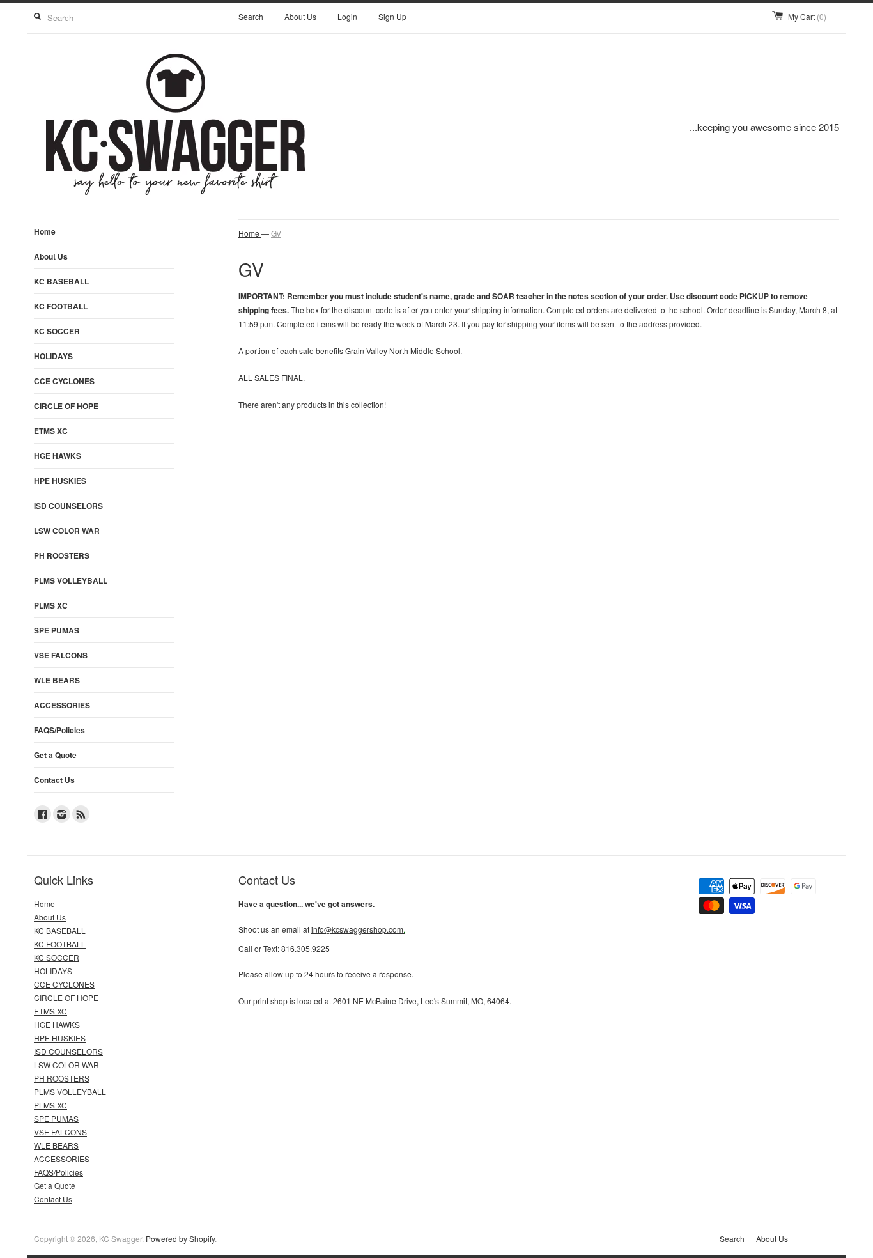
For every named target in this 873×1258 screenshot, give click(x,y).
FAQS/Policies (59, 730)
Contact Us (54, 780)
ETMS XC (51, 431)
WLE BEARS (57, 680)
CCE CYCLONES (64, 381)
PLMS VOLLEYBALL (70, 580)
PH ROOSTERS (61, 555)
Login (347, 16)
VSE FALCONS (61, 655)
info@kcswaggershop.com (358, 929)
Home (45, 231)
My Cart (807, 16)
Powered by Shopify (180, 1238)
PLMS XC (51, 605)
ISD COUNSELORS (68, 505)
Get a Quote (55, 755)
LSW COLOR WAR (67, 530)
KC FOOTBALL (61, 306)
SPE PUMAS (56, 630)
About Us (300, 16)
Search (250, 16)
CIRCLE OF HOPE (66, 406)
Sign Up (392, 16)
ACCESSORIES (62, 705)
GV (276, 233)
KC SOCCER (57, 331)
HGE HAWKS (57, 456)
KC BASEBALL (61, 281)
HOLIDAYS (53, 356)
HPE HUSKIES (60, 480)
